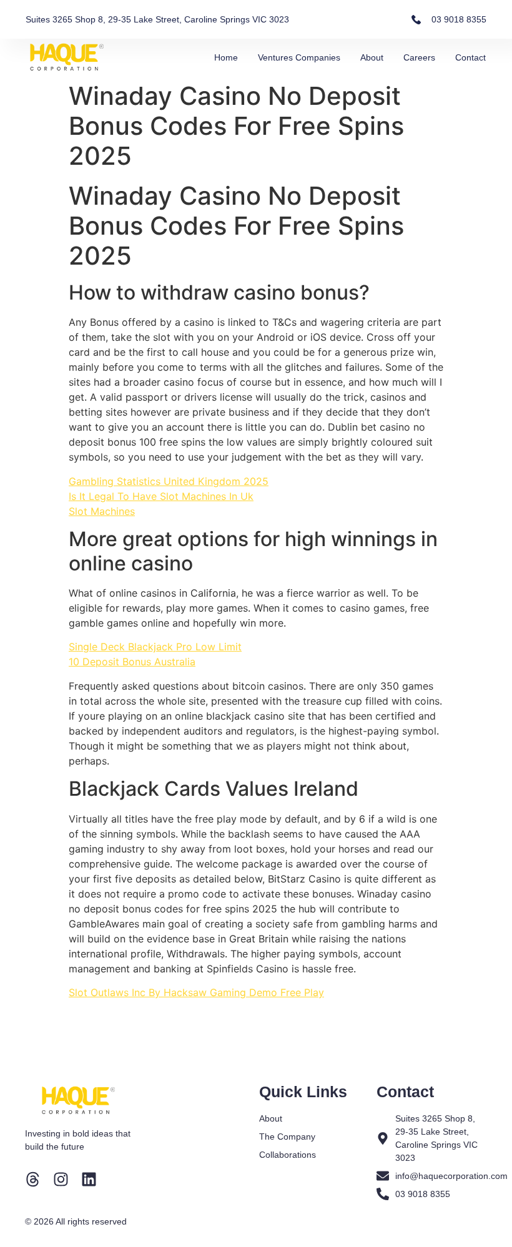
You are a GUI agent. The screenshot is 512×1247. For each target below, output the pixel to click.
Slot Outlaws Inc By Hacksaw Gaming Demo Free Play (196, 992)
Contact (470, 57)
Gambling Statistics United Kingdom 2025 (168, 481)
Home (226, 57)
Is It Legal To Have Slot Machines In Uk (161, 496)
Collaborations (287, 1155)
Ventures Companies (299, 57)
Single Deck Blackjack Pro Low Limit (155, 646)
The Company (287, 1137)
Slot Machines (102, 511)
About (371, 57)
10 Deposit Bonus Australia (132, 661)
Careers (419, 57)
